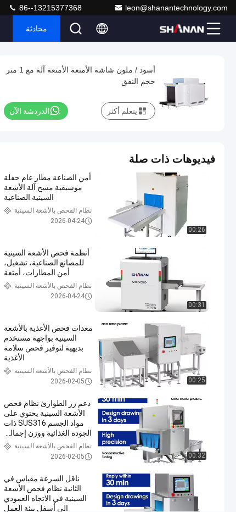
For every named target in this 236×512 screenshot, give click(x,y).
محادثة (36, 28)
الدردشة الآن (29, 111)
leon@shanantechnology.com (176, 7)
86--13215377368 (49, 7)
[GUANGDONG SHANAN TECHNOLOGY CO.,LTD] (182, 28)
